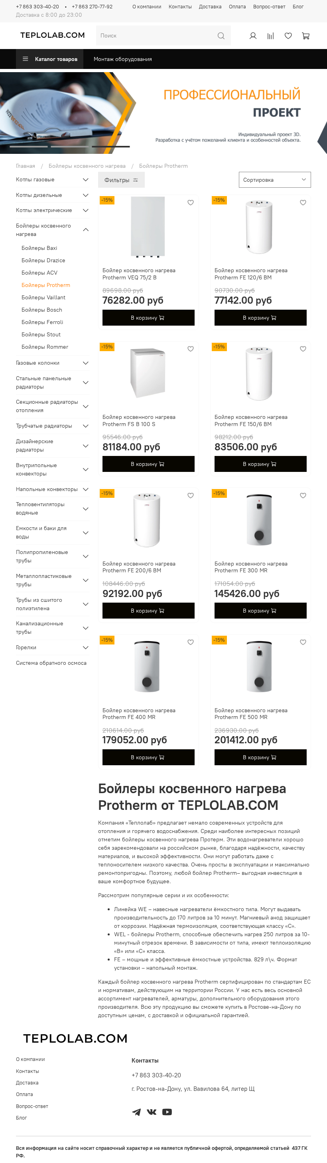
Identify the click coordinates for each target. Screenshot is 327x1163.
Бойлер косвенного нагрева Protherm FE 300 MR (251, 567)
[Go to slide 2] (70, 146)
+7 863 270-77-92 (92, 7)
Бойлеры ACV (39, 272)
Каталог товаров (56, 59)
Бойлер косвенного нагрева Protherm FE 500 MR (251, 714)
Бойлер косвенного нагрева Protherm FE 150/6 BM (251, 420)
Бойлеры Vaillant (43, 297)
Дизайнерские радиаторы (34, 445)
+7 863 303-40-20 (37, 7)
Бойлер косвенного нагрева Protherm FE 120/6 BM (251, 274)
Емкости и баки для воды (41, 532)
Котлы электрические (44, 210)
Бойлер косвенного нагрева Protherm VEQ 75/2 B (138, 274)
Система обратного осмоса (51, 662)
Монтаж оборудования (123, 59)
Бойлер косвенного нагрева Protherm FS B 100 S (138, 420)
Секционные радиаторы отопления (47, 406)
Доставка (210, 7)
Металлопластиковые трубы (44, 580)
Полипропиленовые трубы (42, 556)
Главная (25, 165)
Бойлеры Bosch (42, 309)
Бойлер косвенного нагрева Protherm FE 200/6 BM (138, 567)
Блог (298, 7)
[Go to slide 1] (29, 146)
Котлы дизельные (39, 194)
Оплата (237, 7)
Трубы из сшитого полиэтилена (39, 604)
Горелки (26, 647)
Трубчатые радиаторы (44, 425)
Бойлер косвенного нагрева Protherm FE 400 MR (138, 714)
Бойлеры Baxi (39, 247)
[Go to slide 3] (111, 146)
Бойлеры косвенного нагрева (87, 165)
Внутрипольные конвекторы (36, 469)
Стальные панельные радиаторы (43, 382)
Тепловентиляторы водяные (40, 508)
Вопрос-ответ (269, 7)
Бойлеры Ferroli (42, 322)
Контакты (180, 7)
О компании (147, 7)
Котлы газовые (35, 179)
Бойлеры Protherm (46, 285)
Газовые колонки (37, 362)
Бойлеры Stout (41, 334)
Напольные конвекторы (47, 489)
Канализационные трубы (39, 627)
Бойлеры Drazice (43, 260)
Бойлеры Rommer (45, 346)
